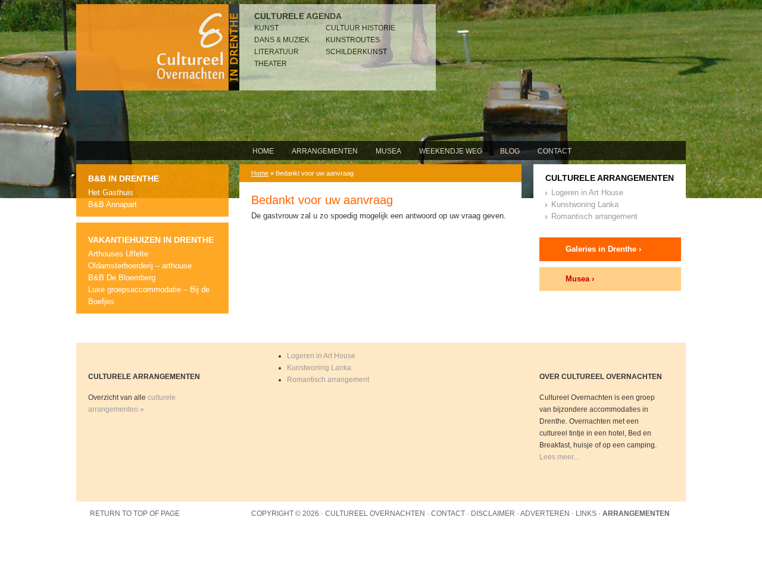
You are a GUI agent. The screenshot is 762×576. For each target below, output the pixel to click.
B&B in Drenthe (123, 178)
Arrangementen (325, 151)
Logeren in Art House (587, 192)
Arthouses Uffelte (118, 253)
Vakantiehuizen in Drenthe (151, 240)
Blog (510, 151)
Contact (555, 151)
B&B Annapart (112, 204)
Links (586, 513)
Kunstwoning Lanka (585, 204)
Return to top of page (135, 513)
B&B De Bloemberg (121, 277)
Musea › (580, 278)
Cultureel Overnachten (157, 47)
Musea (388, 151)
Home (263, 151)
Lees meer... (559, 457)
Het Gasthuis (110, 192)
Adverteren (545, 513)
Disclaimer (493, 513)
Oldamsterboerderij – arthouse (140, 265)
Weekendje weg (450, 151)
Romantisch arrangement (594, 216)
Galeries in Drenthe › (603, 249)
